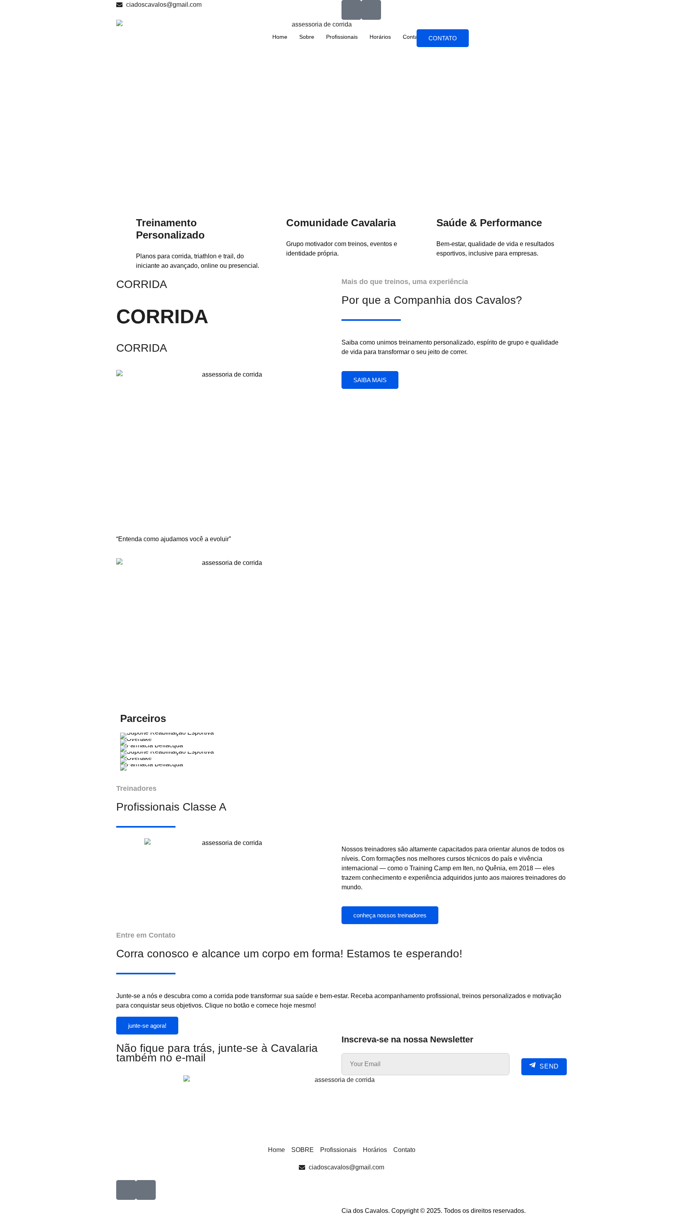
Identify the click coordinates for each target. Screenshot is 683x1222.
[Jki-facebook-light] (351, 10)
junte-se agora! (147, 1025)
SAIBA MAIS (370, 380)
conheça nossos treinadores (389, 915)
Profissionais (342, 37)
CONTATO (442, 38)
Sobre (306, 37)
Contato (413, 37)
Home (279, 37)
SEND (549, 1066)
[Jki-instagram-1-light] (371, 10)
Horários (380, 37)
